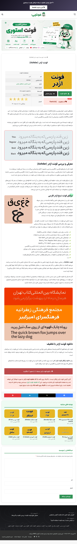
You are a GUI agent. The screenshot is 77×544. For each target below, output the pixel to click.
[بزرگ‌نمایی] (70, 134)
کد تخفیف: (61, 102)
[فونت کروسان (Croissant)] (29, 431)
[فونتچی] (38, 14)
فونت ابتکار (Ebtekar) (31, 420)
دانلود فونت (63, 93)
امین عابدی (28, 84)
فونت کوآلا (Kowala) (49, 420)
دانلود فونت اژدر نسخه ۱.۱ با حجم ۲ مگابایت (36, 371)
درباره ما (30, 537)
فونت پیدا (47, 526)
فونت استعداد (18, 526)
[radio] (26, 99)
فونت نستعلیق (40, 526)
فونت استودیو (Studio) (49, 437)
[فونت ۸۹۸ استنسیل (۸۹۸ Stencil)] (65, 413)
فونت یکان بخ (55, 526)
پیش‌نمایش (48, 93)
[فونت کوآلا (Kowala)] (47, 413)
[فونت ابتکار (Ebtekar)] (29, 413)
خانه (45, 57)
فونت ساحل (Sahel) (14, 437)
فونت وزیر (25, 526)
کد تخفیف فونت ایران (33, 382)
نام (72, 480)
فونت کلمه (32, 526)
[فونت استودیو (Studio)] (47, 431)
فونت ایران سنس (64, 526)
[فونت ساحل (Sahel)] (11, 431)
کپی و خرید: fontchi (37, 7)
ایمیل (71, 488)
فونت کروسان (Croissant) (30, 437)
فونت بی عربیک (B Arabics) (67, 438)
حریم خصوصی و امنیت (7, 537)
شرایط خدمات (17, 537)
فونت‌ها (41, 57)
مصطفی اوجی (20, 84)
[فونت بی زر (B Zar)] (11, 413)
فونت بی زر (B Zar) (14, 420)
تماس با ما (24, 537)
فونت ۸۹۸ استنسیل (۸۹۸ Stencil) (66, 421)
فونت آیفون (11, 526)
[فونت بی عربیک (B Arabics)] (65, 431)
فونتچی (55, 534)
